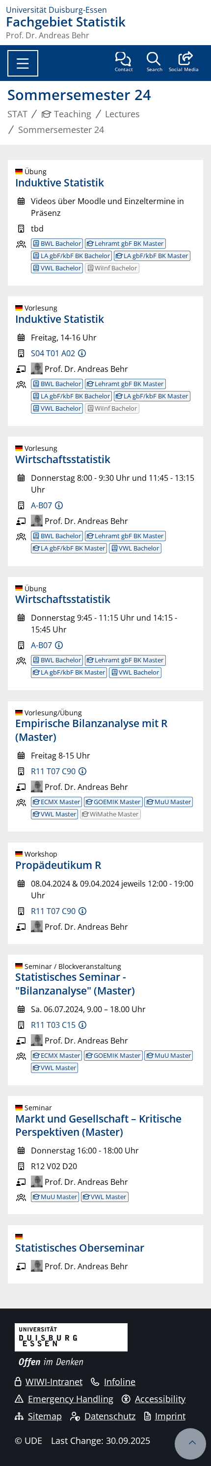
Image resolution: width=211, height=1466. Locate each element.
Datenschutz (109, 1416)
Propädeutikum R (58, 865)
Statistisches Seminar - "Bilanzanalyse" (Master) (75, 983)
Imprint (170, 1416)
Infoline (119, 1381)
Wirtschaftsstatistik (62, 459)
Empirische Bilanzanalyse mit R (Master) (91, 729)
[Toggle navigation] (22, 63)
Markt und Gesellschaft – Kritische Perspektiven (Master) (98, 1125)
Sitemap (45, 1416)
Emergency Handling (70, 1399)
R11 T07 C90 (53, 771)
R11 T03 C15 (53, 1025)
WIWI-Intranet (54, 1381)
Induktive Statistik (59, 182)
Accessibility (160, 1399)
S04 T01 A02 (53, 353)
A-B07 (41, 505)
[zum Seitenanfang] (190, 1444)
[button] (184, 63)
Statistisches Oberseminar (79, 1248)
